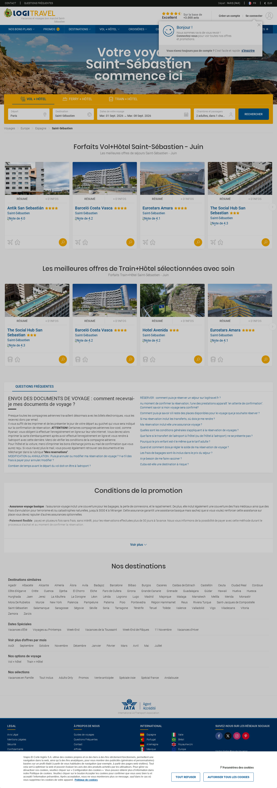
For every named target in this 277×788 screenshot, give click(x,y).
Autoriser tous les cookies (228, 777)
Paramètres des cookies (238, 767)
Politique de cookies (86, 779)
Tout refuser (186, 777)
